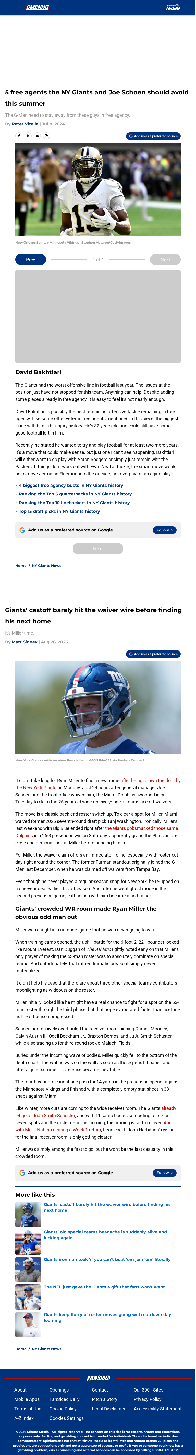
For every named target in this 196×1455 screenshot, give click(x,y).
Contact (100, 1390)
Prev (30, 259)
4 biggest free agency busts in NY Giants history (71, 485)
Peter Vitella (25, 124)
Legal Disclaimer (109, 1408)
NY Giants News (46, 565)
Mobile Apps (27, 1399)
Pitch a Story (104, 1399)
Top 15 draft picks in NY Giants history (59, 511)
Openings (59, 1390)
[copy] (46, 135)
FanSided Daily (65, 1399)
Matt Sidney (25, 642)
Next (165, 259)
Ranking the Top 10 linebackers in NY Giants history (74, 502)
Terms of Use (27, 1408)
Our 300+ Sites (148, 1390)
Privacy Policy (148, 1399)
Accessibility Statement (158, 1408)
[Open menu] (13, 8)
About (20, 1390)
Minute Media (38, 1432)
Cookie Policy (63, 1408)
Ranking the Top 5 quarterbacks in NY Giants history (75, 494)
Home (21, 565)
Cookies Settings (67, 1418)
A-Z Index (24, 1418)
